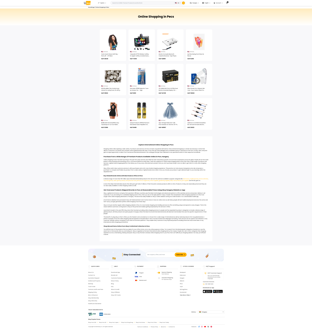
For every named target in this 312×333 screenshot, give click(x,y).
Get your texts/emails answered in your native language (214, 277)
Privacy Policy (154, 327)
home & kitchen (203, 179)
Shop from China (152, 322)
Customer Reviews (116, 278)
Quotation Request (93, 278)
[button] (194, 3)
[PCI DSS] (92, 314)
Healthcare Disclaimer (94, 303)
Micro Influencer (93, 295)
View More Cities (185, 295)
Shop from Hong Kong (127, 322)
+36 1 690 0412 (209, 284)
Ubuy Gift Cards (116, 295)
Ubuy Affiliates (115, 292)
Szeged (182, 278)
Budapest (183, 272)
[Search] (183, 3)
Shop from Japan (113, 322)
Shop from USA (92, 322)
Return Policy (115, 281)
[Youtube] (205, 327)
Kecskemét (183, 292)
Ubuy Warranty (92, 301)
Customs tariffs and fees (95, 289)
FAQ (112, 286)
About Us (91, 272)
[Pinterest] (211, 327)
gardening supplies (164, 180)
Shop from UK (102, 322)
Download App (115, 272)
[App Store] (208, 292)
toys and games (108, 180)
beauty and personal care (128, 180)
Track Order (91, 286)
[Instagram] (202, 327)
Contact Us (91, 275)
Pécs (181, 284)
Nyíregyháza (183, 289)
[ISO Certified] (104, 314)
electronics (186, 179)
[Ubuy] (87, 3)
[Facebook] (199, 327)
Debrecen (183, 275)
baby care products (175, 180)
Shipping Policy (92, 292)
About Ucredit (115, 289)
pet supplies (185, 180)
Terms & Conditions (142, 327)
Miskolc (182, 281)
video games (117, 180)
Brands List (114, 275)
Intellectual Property (94, 281)
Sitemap (90, 284)
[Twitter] (208, 327)
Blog (112, 284)
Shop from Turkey (164, 322)
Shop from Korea (140, 322)
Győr (181, 286)
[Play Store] (218, 292)
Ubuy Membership (93, 298)
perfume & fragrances (143, 180)
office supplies (154, 180)
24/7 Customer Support (215, 273)
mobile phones (194, 179)
